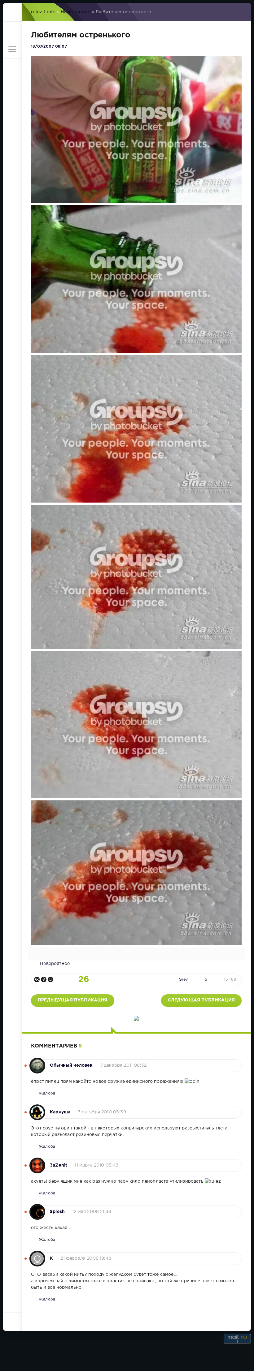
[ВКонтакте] (37, 979)
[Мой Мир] (50, 979)
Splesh (57, 1212)
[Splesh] (37, 1208)
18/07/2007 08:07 (49, 46)
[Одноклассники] (43, 979)
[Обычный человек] (37, 1062)
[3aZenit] (37, 1162)
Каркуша (60, 1112)
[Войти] (12, 31)
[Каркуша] (37, 1109)
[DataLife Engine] (12, 12)
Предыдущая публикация (72, 1000)
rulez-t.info (43, 12)
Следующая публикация (201, 1000)
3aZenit (58, 1165)
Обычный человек (71, 1065)
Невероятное (75, 12)
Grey (183, 979)
